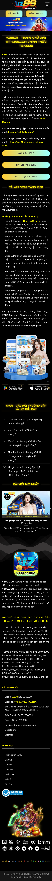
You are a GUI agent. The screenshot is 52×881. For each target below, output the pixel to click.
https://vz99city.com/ (25, 701)
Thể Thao (10, 774)
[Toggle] (4, 420)
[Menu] (47, 4)
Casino (8, 764)
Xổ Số (8, 779)
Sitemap (9, 734)
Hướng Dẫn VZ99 (13, 754)
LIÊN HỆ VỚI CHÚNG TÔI (37, 620)
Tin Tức (9, 784)
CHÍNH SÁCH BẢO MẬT (32, 617)
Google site (11, 729)
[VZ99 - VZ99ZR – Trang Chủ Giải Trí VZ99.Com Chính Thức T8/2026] (24, 5)
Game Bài (9, 769)
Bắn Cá (8, 759)
